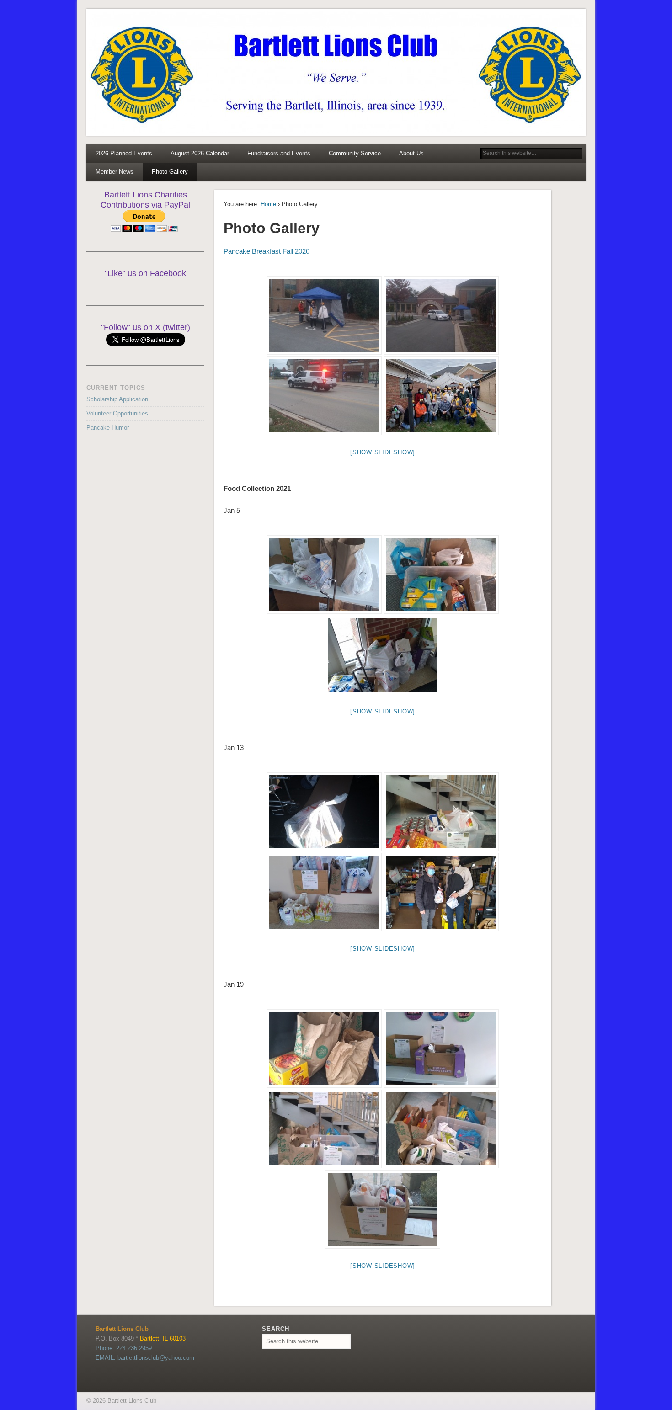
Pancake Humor (107, 427)
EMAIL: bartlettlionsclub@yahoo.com (145, 1357)
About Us (411, 153)
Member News (114, 171)
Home (268, 204)
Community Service (355, 153)
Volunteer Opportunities (117, 413)
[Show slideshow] (382, 452)
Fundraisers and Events (278, 153)
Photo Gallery (170, 171)
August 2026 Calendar (200, 153)
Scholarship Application (117, 399)
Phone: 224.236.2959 (124, 1348)
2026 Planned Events (124, 153)
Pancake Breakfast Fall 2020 (266, 251)
